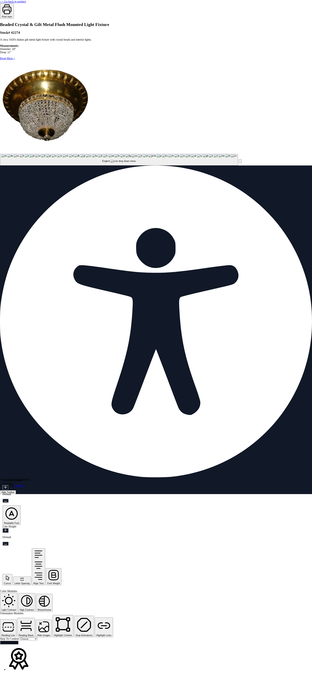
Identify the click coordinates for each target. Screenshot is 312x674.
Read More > (7, 58)
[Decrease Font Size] (5, 501)
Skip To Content (10, 638)
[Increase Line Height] (5, 530)
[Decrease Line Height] (5, 544)
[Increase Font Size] (5, 487)
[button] (240, 161)
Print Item (7, 16)
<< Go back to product (13, 1)
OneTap (19, 485)
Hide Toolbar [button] (7, 492)
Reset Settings (9, 642)
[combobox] (119, 160)
